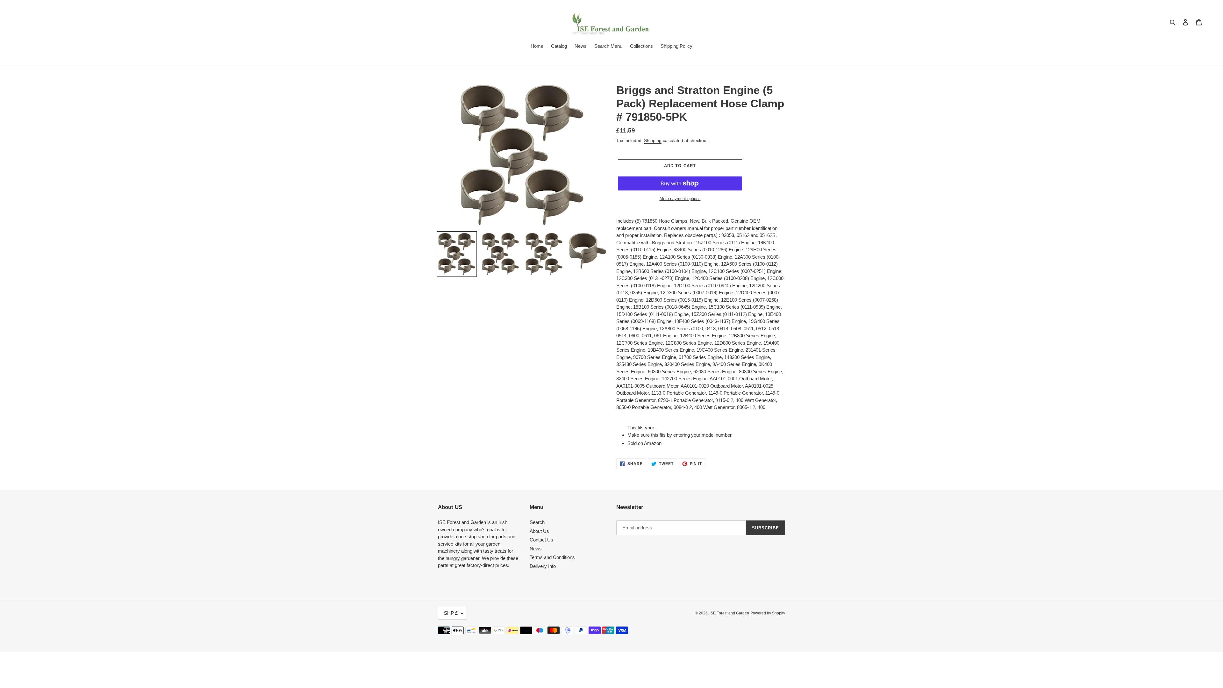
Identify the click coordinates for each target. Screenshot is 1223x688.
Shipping (653, 140)
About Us (539, 531)
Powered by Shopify (767, 613)
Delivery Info (543, 566)
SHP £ (451, 613)
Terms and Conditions (552, 557)
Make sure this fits (646, 435)
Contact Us (541, 539)
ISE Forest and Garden (729, 613)
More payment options (680, 198)
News (536, 548)
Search (537, 522)
